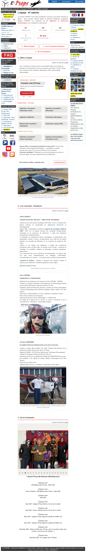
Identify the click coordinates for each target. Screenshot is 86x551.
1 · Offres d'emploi (28, 46)
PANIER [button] (54, 1)
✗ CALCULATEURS (7, 127)
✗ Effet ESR (5, 70)
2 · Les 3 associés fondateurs (53, 46)
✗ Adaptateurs (6, 48)
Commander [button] (66, 1)
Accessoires (5, 36)
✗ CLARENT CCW (7, 97)
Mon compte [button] (79, 1)
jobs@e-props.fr (60, 162)
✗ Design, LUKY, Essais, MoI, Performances (6, 111)
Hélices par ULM (6, 30)
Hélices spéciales (6, 34)
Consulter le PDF (27, 93)
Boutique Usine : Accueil (10, 9)
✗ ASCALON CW (6, 95)
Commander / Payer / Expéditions (77, 51)
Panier (72, 42)
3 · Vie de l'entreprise (42, 51)
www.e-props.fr (40, 550)
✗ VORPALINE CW (7, 99)
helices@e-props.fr (77, 140)
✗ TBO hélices (6, 125)
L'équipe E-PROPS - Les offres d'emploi (34, 9)
